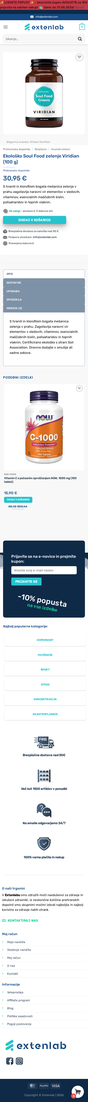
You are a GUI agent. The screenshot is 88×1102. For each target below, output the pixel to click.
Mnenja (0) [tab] (14, 308)
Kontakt (12, 974)
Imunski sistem (60, 149)
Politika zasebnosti (20, 1016)
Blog (10, 1008)
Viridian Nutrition (39, 141)
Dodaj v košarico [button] (18, 499)
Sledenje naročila (19, 950)
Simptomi (41, 149)
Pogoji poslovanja (19, 1024)
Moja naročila (16, 942)
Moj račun (14, 958)
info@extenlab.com (47, 16)
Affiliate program (18, 1000)
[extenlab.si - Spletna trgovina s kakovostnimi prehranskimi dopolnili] (44, 27)
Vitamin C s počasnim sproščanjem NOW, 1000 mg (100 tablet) (40, 479)
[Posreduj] (80, 39)
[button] (5, 27)
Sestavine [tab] (14, 282)
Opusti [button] (79, 7)
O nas (11, 966)
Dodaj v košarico (34, 220)
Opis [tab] (10, 273)
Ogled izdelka (17, 506)
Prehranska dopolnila (16, 149)
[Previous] (7, 138)
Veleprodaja (15, 992)
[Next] (18, 138)
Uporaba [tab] (13, 291)
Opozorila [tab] (14, 299)
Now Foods (10, 474)
